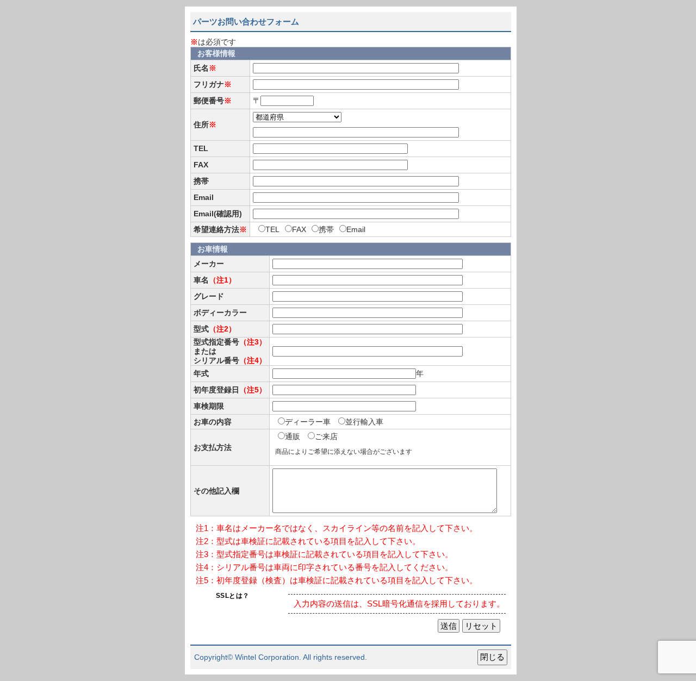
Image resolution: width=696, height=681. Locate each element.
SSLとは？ (233, 595)
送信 (448, 625)
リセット (481, 625)
